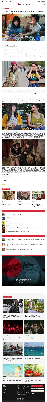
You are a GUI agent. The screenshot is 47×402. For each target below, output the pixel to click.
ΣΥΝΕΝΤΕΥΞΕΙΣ (23, 235)
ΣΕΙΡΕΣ (3, 184)
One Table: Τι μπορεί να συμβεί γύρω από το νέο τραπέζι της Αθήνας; (18, 227)
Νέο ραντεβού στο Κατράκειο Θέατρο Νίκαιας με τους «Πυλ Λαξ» (17, 231)
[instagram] (42, 1)
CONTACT (6, 1)
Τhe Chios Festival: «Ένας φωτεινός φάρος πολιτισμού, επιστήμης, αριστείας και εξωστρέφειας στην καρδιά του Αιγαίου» (25, 240)
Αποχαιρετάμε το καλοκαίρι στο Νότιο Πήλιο (14, 214)
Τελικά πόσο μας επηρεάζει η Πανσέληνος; (13, 218)
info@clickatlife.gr (21, 391)
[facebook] (39, 1)
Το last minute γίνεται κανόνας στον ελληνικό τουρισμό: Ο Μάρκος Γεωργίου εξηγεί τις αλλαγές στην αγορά (24, 245)
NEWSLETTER (11, 1)
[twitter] (44, 1)
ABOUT (3, 1)
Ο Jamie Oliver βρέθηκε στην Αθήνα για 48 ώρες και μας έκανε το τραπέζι (19, 249)
